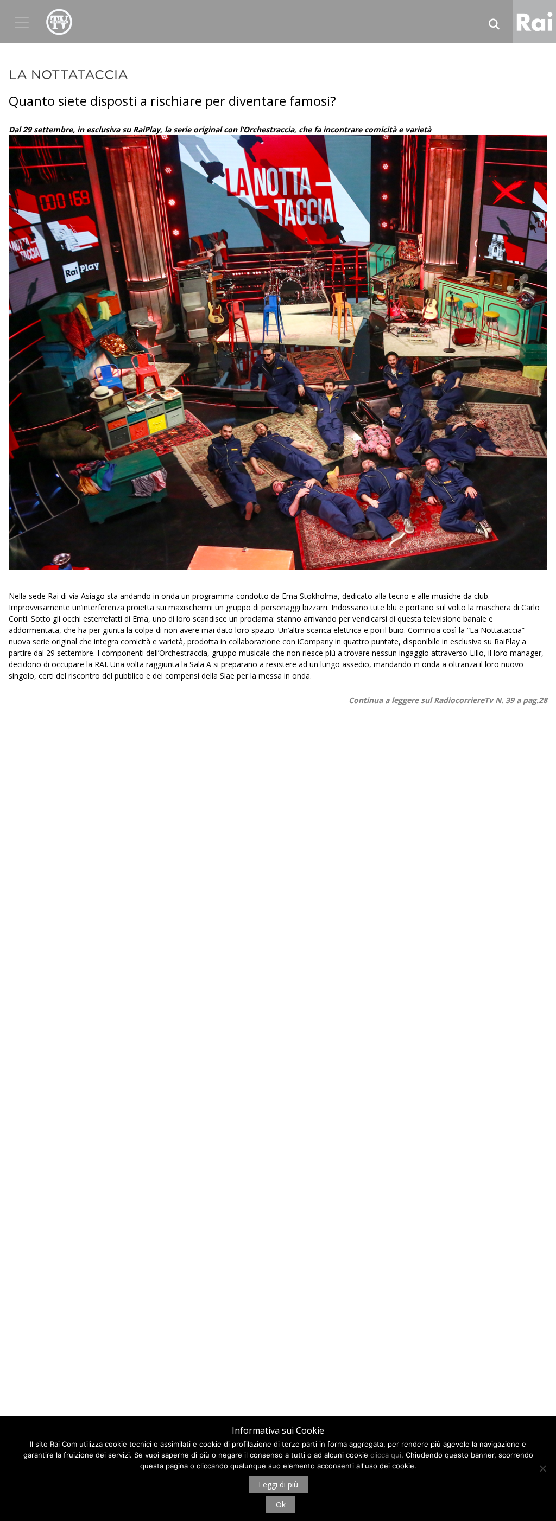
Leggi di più (278, 1484)
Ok (281, 1504)
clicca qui (385, 1454)
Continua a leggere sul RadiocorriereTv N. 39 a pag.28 (448, 700)
